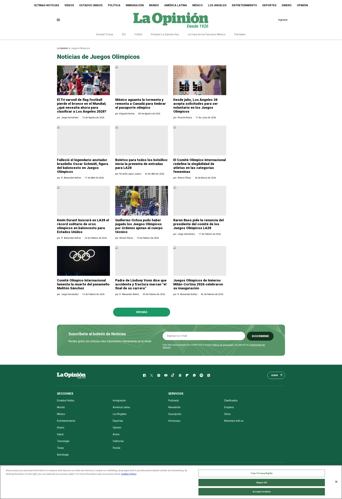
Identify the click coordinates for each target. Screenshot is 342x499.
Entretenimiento (244, 5)
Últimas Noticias (46, 5)
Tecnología (63, 441)
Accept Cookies (262, 491)
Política (114, 5)
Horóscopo (174, 420)
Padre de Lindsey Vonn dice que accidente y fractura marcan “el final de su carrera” (141, 284)
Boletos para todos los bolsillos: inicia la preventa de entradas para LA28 (141, 164)
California (118, 441)
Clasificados (231, 400)
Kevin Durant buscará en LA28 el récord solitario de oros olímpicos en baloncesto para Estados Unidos (83, 226)
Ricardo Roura (185, 117)
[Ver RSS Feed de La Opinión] (208, 375)
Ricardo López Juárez (130, 174)
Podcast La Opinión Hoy (165, 34)
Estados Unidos (91, 5)
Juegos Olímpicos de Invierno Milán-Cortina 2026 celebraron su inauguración (198, 284)
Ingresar (283, 19)
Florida (116, 447)
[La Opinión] (170, 20)
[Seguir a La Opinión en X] (151, 375)
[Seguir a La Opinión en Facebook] (144, 375)
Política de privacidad (222, 345)
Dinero (287, 5)
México (197, 5)
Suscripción (174, 414)
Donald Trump (104, 34)
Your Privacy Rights (262, 473)
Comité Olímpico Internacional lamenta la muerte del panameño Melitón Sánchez (83, 284)
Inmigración (135, 5)
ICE (124, 34)
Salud (60, 434)
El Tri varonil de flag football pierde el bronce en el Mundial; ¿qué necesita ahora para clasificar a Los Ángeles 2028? (81, 105)
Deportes (269, 5)
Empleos (229, 407)
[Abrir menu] (58, 20)
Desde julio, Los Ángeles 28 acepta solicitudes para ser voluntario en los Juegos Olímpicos (195, 105)
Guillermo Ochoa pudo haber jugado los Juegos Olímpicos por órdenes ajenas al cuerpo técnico (139, 226)
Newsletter (174, 407)
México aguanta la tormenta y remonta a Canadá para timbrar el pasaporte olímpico (140, 104)
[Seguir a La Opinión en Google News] (180, 375)
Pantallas (240, 34)
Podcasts (173, 400)
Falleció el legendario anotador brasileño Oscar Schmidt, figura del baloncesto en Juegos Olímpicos (82, 166)
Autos (116, 434)
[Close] (336, 482)
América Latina (175, 5)
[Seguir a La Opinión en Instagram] (158, 375)
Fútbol (138, 34)
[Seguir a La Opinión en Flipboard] (187, 375)
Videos (69, 5)
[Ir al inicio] (71, 375)
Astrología (63, 454)
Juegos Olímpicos (80, 48)
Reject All (261, 482)
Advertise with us (233, 420)
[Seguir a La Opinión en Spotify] (201, 375)
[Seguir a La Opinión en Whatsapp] (194, 375)
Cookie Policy (128, 474)
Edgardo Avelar (127, 113)
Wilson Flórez (184, 178)
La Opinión (62, 48)
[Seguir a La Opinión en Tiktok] (173, 375)
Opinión (302, 5)
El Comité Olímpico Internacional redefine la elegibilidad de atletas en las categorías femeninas (199, 166)
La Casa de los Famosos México (207, 34)
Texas (60, 447)
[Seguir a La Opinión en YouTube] (165, 375)
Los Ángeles (217, 5)
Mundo (154, 5)
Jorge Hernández (70, 117)
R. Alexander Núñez (71, 178)
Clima (227, 414)
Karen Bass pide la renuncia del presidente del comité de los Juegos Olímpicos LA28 (198, 224)
